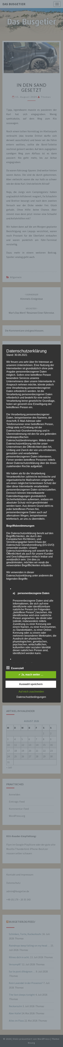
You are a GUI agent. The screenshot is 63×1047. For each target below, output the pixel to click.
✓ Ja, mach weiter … (30, 674)
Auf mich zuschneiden (31, 691)
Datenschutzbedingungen (31, 697)
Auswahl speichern (31, 684)
